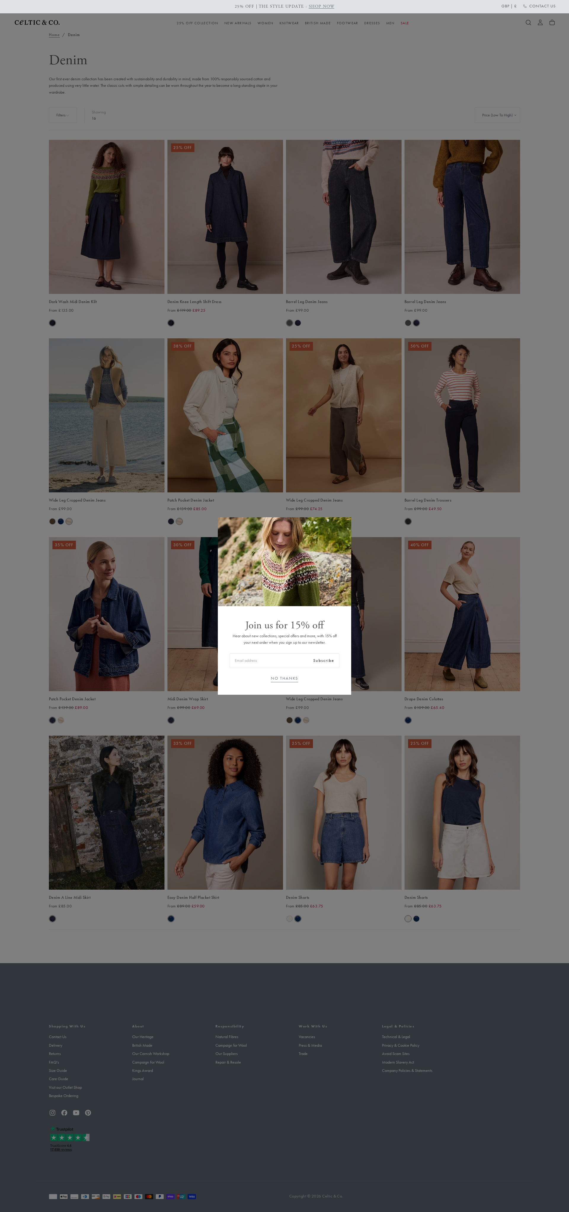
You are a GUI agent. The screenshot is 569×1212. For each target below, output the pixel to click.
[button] (509, 6)
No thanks (284, 678)
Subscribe (323, 660)
